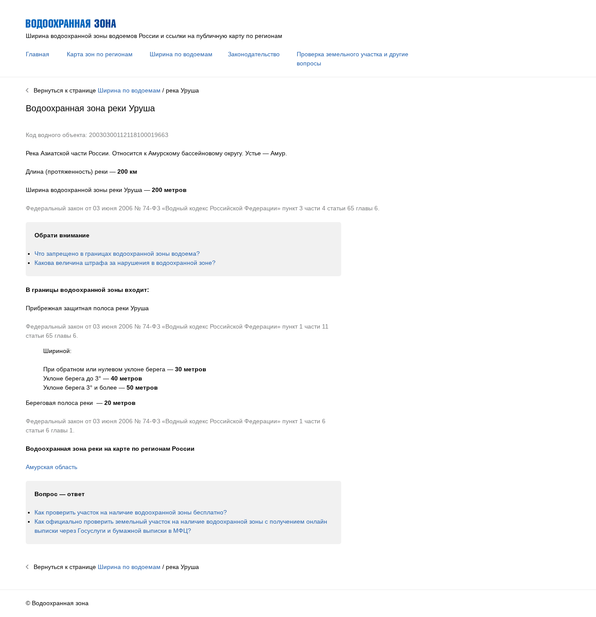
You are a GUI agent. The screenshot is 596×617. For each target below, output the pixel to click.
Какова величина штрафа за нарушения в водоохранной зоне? (125, 262)
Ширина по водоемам (181, 54)
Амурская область (51, 466)
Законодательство (254, 54)
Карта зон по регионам (100, 54)
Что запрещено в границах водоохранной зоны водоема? (117, 253)
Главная (37, 54)
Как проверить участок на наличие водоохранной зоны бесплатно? (130, 512)
